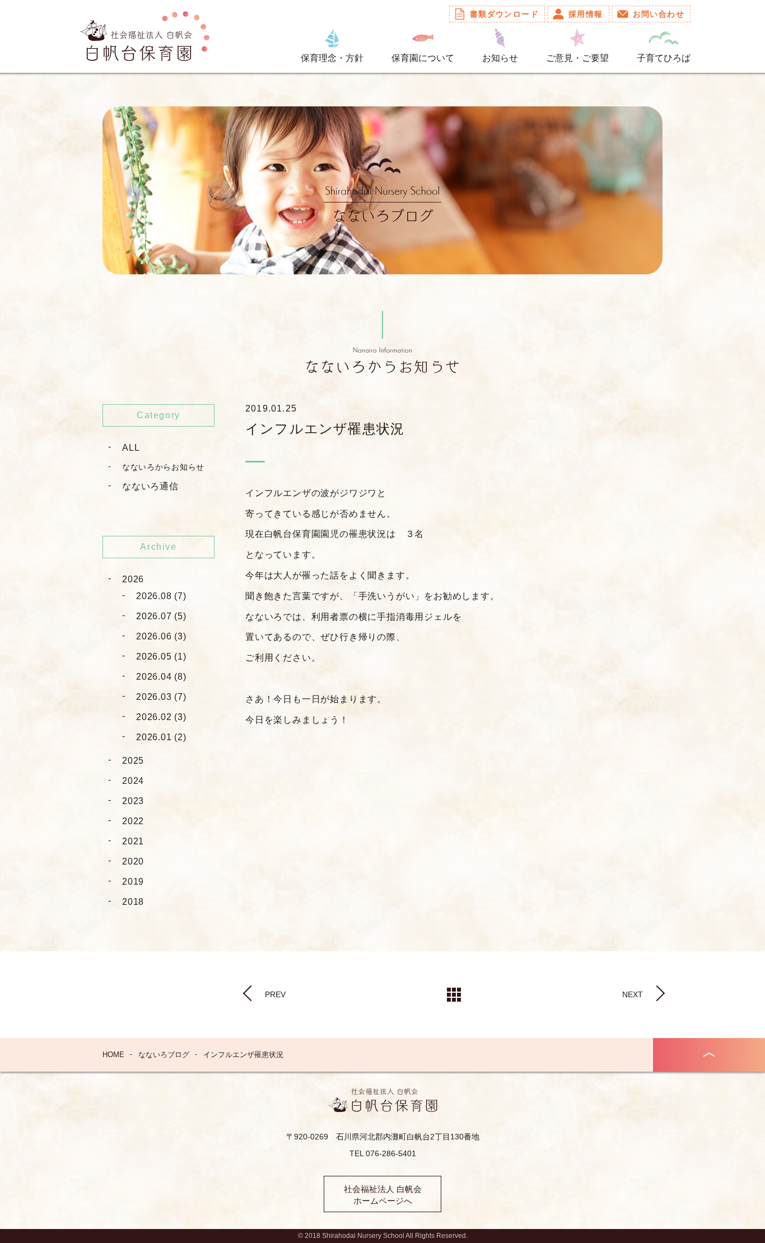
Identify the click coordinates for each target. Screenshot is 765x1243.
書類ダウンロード (504, 14)
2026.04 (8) (161, 676)
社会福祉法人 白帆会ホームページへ (383, 1194)
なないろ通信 (150, 486)
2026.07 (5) (161, 616)
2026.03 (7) (161, 697)
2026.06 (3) (161, 636)
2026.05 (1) (161, 656)
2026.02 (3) (161, 717)
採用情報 (585, 14)
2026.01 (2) (161, 737)
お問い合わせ (658, 14)
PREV (275, 994)
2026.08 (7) (161, 596)
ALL (130, 447)
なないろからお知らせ (163, 466)
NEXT (632, 994)
